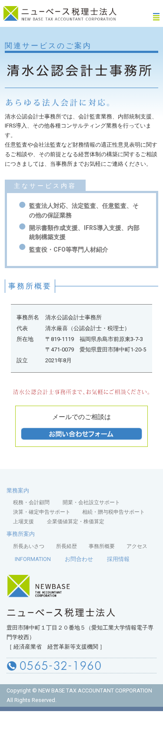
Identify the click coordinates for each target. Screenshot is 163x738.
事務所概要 (102, 546)
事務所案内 (21, 534)
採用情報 (118, 559)
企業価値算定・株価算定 (75, 521)
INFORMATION (33, 559)
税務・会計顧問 (32, 502)
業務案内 (18, 490)
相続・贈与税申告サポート (113, 512)
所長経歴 (66, 546)
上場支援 (23, 521)
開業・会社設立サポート (91, 502)
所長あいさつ (28, 546)
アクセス (136, 546)
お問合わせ (79, 559)
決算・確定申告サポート (41, 512)
